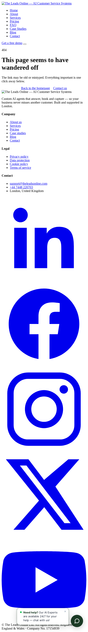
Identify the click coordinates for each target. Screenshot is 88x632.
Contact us (60, 88)
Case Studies (18, 28)
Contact (15, 36)
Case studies (18, 133)
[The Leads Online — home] (37, 3)
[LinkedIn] (44, 279)
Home (14, 10)
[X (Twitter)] (44, 535)
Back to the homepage (35, 88)
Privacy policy (19, 156)
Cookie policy (19, 164)
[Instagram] (44, 450)
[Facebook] (44, 365)
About (14, 14)
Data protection (20, 160)
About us (16, 122)
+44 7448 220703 (21, 187)
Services (15, 17)
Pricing (14, 21)
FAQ (13, 25)
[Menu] (24, 44)
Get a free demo (12, 43)
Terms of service (20, 167)
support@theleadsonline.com (28, 183)
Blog (13, 32)
